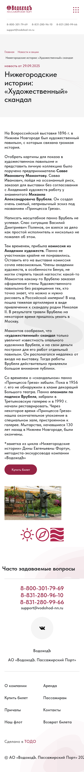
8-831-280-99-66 (66, 24)
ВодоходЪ (42, 650)
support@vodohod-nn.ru (20, 29)
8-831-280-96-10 (42, 24)
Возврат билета (57, 722)
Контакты (52, 709)
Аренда (50, 685)
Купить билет (21, 469)
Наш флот (13, 722)
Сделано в (20, 741)
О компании (15, 685)
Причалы (12, 709)
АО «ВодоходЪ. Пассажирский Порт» (42, 659)
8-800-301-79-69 (17, 24)
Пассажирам (55, 697)
